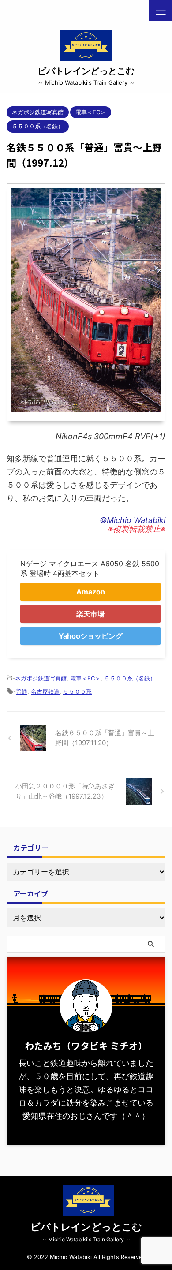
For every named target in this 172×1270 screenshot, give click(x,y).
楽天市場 (90, 613)
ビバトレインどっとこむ (86, 71)
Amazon (90, 591)
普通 (21, 691)
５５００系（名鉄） (130, 678)
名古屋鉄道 (45, 691)
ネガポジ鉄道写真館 (41, 678)
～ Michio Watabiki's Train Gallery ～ (86, 1239)
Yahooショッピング (91, 635)
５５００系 (77, 691)
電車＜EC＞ (85, 678)
